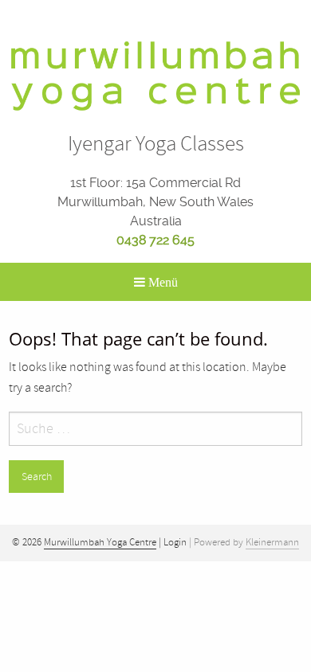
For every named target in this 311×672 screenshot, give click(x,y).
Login (175, 542)
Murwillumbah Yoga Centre (100, 542)
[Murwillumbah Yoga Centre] (155, 75)
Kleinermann (272, 542)
